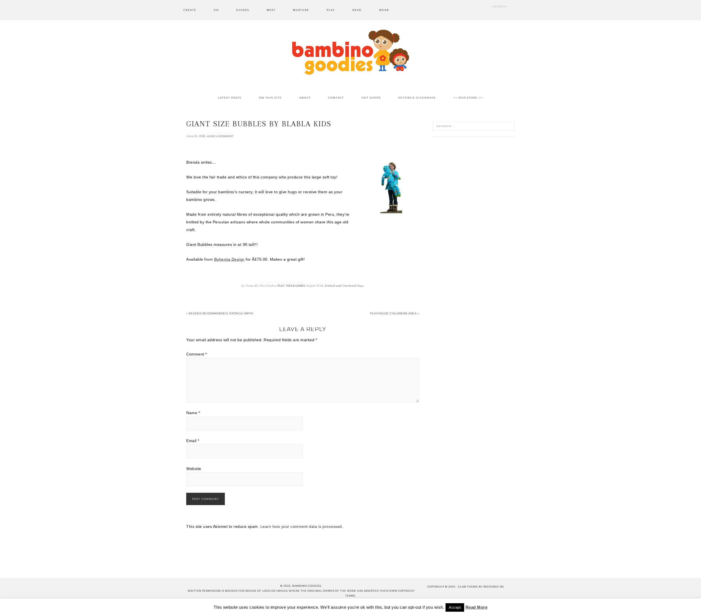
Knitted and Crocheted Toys (344, 285)
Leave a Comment (220, 136)
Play (280, 285)
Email (192, 441)
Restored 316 (493, 586)
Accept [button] (455, 607)
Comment (196, 354)
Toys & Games (295, 285)
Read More (477, 607)
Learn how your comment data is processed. (301, 526)
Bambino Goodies (350, 52)
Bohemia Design (229, 259)
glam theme (468, 586)
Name (193, 413)
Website (193, 468)
